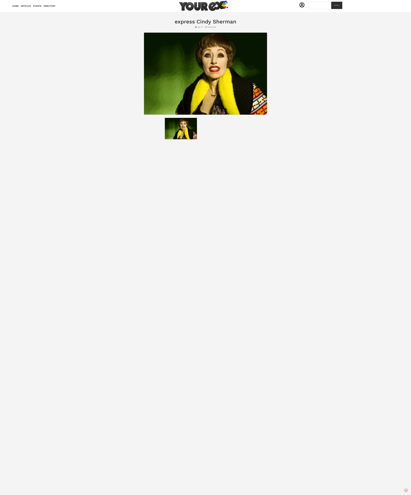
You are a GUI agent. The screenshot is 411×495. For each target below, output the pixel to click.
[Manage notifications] (406, 490)
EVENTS (37, 6)
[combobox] (319, 5)
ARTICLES (26, 6)
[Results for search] (319, 10)
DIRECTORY (49, 6)
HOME (15, 6)
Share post (211, 27)
